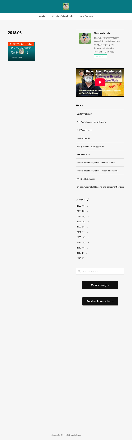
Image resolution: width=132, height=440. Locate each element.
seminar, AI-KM (83, 138)
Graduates (86, 16)
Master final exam (84, 113)
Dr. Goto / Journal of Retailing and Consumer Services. (100, 186)
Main (42, 16)
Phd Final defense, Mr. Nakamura (91, 122)
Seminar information (98, 301)
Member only (99, 285)
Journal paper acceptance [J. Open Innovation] (97, 170)
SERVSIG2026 (83, 154)
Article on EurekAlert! (86, 178)
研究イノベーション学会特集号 (90, 146)
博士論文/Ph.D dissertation (21, 44)
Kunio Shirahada (63, 16)
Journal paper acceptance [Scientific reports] (96, 162)
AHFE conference (84, 130)
